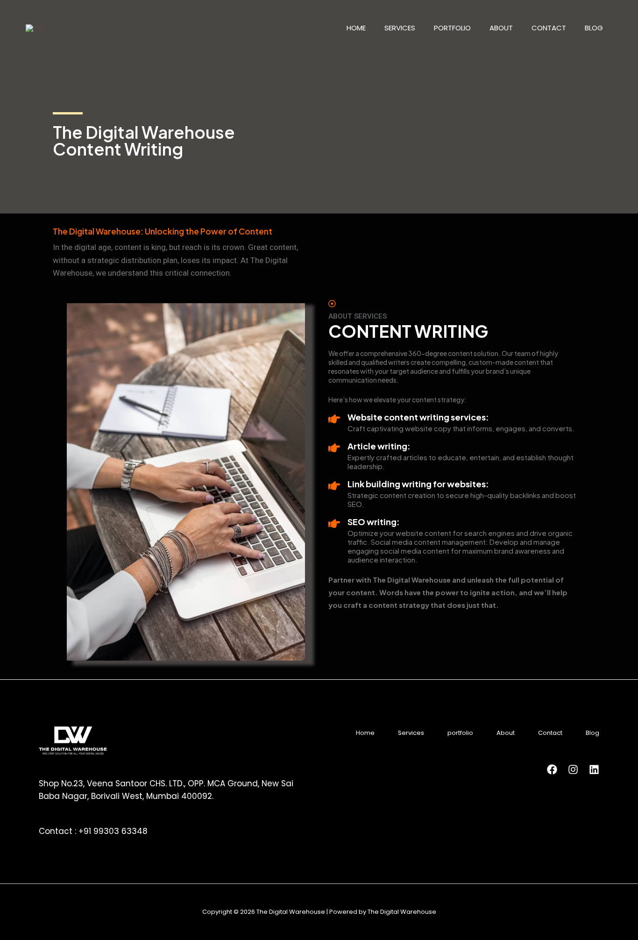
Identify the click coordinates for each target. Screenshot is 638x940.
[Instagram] (573, 769)
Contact (549, 28)
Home (356, 28)
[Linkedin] (594, 769)
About (501, 28)
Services (399, 28)
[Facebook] (552, 769)
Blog (594, 28)
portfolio (452, 28)
